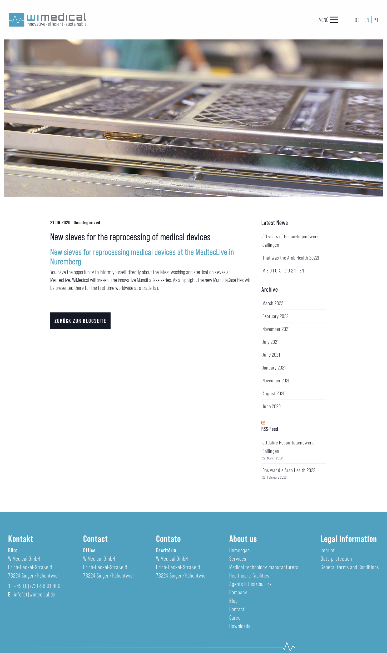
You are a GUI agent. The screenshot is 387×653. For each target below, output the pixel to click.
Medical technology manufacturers (263, 566)
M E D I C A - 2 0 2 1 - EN (283, 270)
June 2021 (271, 354)
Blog (233, 600)
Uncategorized (87, 222)
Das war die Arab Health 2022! (289, 470)
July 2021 (270, 341)
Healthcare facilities (249, 575)
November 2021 (276, 329)
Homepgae (239, 549)
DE (357, 20)
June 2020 (271, 406)
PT (376, 20)
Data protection (336, 558)
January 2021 (274, 367)
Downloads (239, 625)
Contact (237, 608)
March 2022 (272, 303)
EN (366, 20)
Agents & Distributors (250, 583)
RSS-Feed (269, 429)
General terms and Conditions (350, 566)
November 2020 (276, 380)
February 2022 (275, 316)
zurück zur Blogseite (80, 320)
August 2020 (274, 393)
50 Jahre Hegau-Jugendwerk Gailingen (288, 446)
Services (237, 558)
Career (235, 617)
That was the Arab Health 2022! (290, 257)
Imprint (328, 549)
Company (238, 592)
